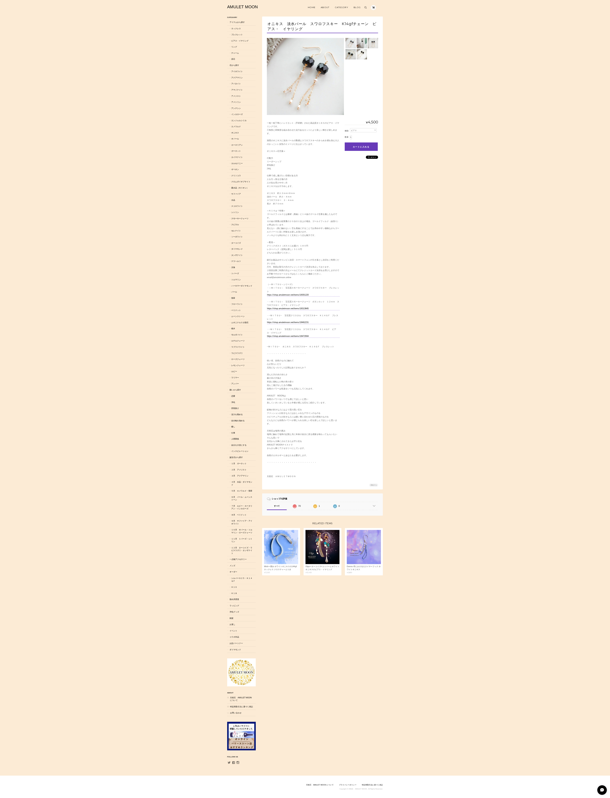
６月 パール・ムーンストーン (241, 498)
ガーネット (236, 151)
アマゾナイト (237, 90)
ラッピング (234, 606)
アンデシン (236, 108)
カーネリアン (237, 145)
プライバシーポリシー (347, 785)
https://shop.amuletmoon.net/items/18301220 (288, 295)
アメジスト (236, 96)
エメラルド (236, 126)
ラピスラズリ (237, 353)
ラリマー (235, 378)
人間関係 (235, 439)
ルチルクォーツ (238, 341)
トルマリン (236, 280)
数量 (347, 137)
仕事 (233, 433)
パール (234, 292)
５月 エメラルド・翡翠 (241, 491)
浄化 (233, 402)
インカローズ (237, 114)
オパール (235, 139)
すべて (277, 506)
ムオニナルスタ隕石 (239, 322)
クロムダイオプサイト (240, 182)
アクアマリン (237, 78)
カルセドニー (237, 163)
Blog (357, 7)
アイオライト (237, 71)
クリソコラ (236, 176)
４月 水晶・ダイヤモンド (241, 483)
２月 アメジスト (239, 470)
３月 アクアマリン (239, 476)
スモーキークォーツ (239, 218)
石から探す (234, 65)
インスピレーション (239, 451)
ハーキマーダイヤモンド (241, 286)
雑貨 (231, 618)
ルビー (234, 371)
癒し (233, 427)
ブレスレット (237, 35)
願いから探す (235, 390)
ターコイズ (236, 243)
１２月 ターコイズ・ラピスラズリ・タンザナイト (241, 550)
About (325, 7)
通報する (373, 485)
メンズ (232, 566)
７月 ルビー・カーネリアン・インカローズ (241, 507)
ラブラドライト (238, 347)
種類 (347, 131)
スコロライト (237, 206)
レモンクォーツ (238, 365)
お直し (232, 624)
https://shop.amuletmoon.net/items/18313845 (288, 308)
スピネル (235, 224)
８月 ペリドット (239, 515)
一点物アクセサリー (238, 559)
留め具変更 (234, 599)
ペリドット (236, 310)
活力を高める (237, 414)
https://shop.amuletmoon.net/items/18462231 (288, 322)
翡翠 (233, 298)
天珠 (233, 267)
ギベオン (235, 169)
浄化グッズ (234, 612)
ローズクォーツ (238, 359)
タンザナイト (237, 255)
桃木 (233, 328)
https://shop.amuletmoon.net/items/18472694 (288, 336)
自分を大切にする (239, 445)
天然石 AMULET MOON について (241, 699)
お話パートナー (236, 643)
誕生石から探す (236, 457)
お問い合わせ (235, 713)
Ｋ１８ (234, 593)
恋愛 (233, 396)
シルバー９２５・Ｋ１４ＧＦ (241, 579)
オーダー (233, 572)
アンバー (235, 384)
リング (234, 47)
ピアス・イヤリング (239, 41)
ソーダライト (237, 237)
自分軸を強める (238, 421)
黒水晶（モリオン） (239, 188)
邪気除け (235, 408)
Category (341, 7)
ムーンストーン (238, 316)
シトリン (235, 212)
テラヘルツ (236, 261)
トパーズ (235, 273)
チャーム (235, 53)
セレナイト (236, 231)
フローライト (237, 304)
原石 (233, 59)
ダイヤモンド (237, 249)
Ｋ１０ (234, 587)
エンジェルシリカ (239, 120)
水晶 (233, 200)
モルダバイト (237, 335)
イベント (233, 631)
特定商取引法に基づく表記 (241, 707)
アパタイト (236, 84)
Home (311, 7)
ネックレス (236, 28)
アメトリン (236, 102)
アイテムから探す (237, 22)
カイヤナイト (237, 157)
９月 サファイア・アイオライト (241, 522)
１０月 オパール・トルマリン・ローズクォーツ (241, 531)
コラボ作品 (234, 637)
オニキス (235, 133)
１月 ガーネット (239, 463)
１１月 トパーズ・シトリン (241, 540)
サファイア (236, 194)
